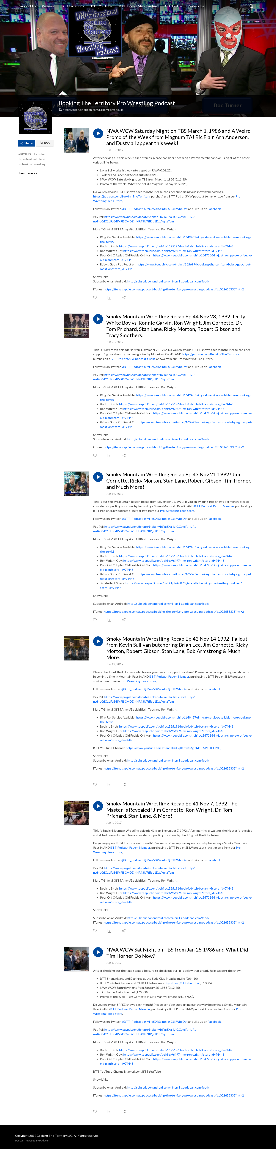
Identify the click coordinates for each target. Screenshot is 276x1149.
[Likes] (95, 297)
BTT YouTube (101, 6)
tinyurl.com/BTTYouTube (182, 983)
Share (28, 143)
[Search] (251, 6)
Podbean (44, 1140)
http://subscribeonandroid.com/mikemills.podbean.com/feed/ (168, 281)
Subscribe (196, 6)
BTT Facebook (72, 6)
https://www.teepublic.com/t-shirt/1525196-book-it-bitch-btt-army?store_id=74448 (176, 246)
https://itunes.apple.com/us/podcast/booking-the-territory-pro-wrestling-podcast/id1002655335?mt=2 (174, 289)
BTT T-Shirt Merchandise (138, 6)
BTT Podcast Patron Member (214, 506)
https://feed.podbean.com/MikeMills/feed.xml (93, 109)
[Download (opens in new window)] (109, 298)
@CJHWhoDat (178, 209)
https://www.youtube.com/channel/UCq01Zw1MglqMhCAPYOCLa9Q (173, 748)
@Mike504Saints (155, 209)
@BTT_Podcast (132, 209)
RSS (47, 143)
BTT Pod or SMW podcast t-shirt (133, 359)
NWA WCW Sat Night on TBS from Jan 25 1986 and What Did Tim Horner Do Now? (177, 953)
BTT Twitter (173, 6)
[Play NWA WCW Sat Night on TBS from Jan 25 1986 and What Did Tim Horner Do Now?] (98, 952)
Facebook (214, 209)
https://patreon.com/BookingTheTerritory (121, 196)
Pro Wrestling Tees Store (177, 510)
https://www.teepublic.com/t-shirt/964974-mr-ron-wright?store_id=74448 (173, 251)
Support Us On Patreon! (37, 6)
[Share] (124, 298)
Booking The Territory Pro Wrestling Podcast (117, 102)
